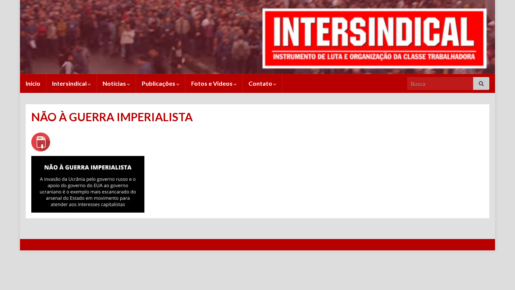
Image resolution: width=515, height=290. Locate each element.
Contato (260, 83)
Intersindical (70, 83)
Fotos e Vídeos (212, 83)
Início (33, 83)
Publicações (159, 83)
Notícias (115, 83)
